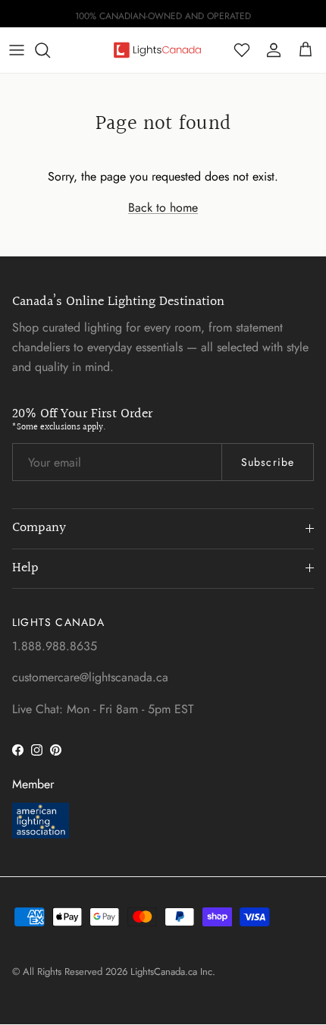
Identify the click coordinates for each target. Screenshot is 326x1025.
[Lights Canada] (157, 50)
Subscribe (267, 462)
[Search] (50, 50)
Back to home (163, 207)
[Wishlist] (242, 50)
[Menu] (16, 50)
